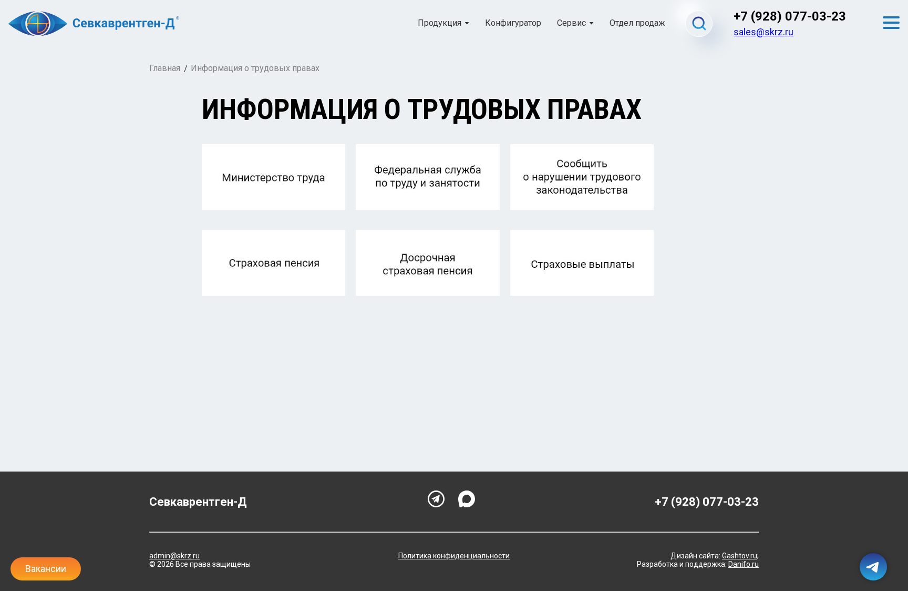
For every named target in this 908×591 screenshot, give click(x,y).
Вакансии (45, 568)
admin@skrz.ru (174, 556)
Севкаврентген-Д (198, 501)
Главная (164, 68)
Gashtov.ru (739, 556)
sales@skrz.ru (763, 31)
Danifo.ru (743, 564)
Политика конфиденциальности (454, 556)
